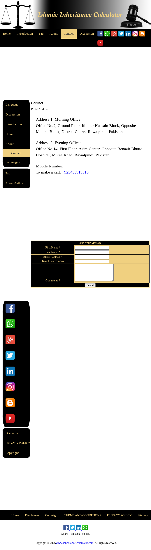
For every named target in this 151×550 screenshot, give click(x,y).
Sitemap (143, 515)
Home (7, 33)
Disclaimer (13, 433)
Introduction (25, 33)
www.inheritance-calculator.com (74, 542)
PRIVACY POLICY (18, 443)
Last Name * (52, 252)
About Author (14, 183)
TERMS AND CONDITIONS (82, 515)
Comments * (52, 280)
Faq (41, 33)
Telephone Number (53, 261)
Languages (13, 162)
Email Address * (52, 256)
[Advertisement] (75, 73)
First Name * (52, 247)
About (54, 33)
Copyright (12, 453)
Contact (69, 33)
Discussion (87, 33)
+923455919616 (75, 172)
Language (12, 104)
